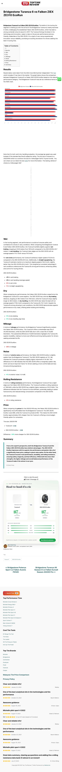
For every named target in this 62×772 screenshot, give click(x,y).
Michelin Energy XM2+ (9, 604)
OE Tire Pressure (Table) (10, 642)
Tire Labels (6, 639)
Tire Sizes (6, 636)
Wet (7, 52)
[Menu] (2, 3)
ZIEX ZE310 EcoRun (16, 559)
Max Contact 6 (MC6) (9, 623)
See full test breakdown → (47, 540)
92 (14, 426)
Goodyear (6, 662)
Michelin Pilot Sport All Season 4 (12, 618)
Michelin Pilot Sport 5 (9, 615)
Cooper (5, 670)
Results (7, 50)
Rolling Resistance (11, 60)
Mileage (8, 56)
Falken (10, 549)
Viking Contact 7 (7, 625)
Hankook (5, 667)
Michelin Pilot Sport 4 (9, 610)
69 (21, 430)
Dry (7, 54)
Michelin (5, 654)
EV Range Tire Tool (8, 634)
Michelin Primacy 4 (8, 607)
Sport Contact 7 (7, 620)
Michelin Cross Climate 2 (10, 602)
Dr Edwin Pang (12, 545)
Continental (6, 659)
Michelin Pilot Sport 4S (9, 612)
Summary (8, 64)
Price (6, 62)
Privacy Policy (9, 679)
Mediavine (47, 765)
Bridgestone (6, 549)
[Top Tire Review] (31, 3)
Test (54, 73)
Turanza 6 (6, 559)
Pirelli (4, 665)
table (26, 161)
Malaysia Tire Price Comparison (16, 675)
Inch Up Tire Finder (8, 644)
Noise (7, 58)
